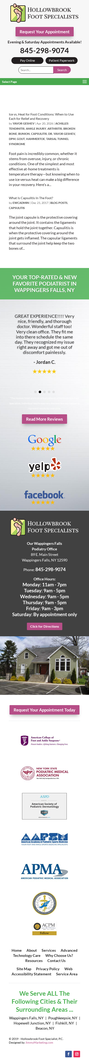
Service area (66, 974)
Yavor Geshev (23, 123)
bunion (24, 133)
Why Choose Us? (59, 955)
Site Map (24, 969)
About (31, 950)
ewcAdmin (21, 202)
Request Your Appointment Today (44, 709)
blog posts (58, 202)
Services (49, 950)
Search (62, 70)
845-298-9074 (44, 50)
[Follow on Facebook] (68, 1054)
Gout (21, 139)
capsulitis (39, 133)
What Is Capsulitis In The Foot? (31, 198)
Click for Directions (44, 626)
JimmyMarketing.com (39, 1042)
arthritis (54, 128)
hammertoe (35, 139)
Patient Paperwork (62, 60)
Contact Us (56, 960)
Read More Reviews (44, 419)
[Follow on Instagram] (76, 1054)
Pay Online (27, 60)
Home (17, 950)
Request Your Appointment (45, 31)
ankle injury (36, 128)
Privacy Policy (48, 969)
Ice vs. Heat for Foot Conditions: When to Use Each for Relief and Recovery (41, 116)
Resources (34, 960)
